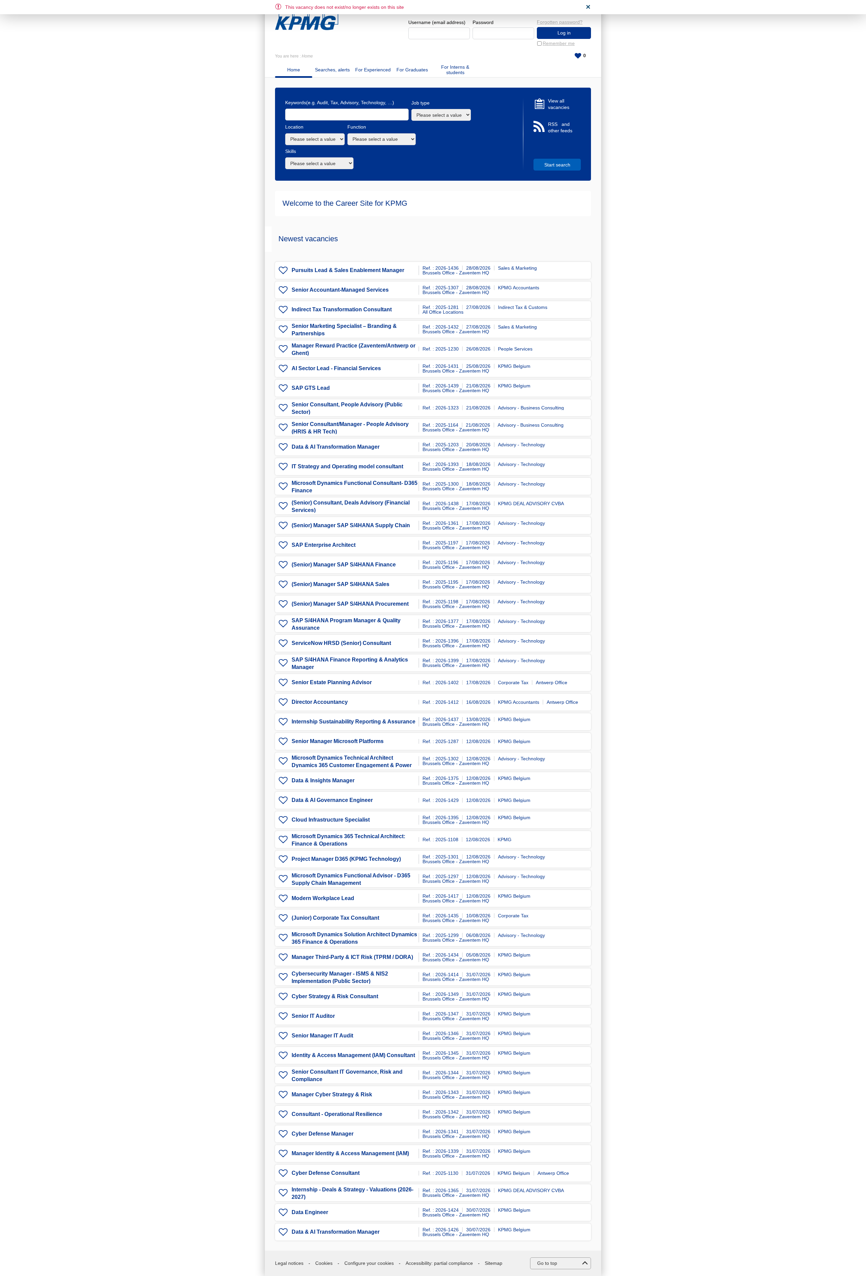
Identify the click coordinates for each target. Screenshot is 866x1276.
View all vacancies (558, 104)
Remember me (559, 43)
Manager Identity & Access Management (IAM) (350, 1153)
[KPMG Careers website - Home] (306, 17)
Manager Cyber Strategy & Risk (332, 1094)
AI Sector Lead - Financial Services (336, 368)
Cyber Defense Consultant (326, 1173)
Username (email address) (436, 22)
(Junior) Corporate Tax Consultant (335, 918)
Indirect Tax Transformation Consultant (342, 309)
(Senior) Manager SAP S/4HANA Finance (344, 564)
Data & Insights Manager (323, 780)
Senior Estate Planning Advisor (332, 682)
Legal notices (289, 1263)
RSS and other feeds (560, 127)
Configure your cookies (369, 1263)
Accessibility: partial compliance (439, 1263)
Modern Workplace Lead (323, 898)
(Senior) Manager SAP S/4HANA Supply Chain (351, 525)
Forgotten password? (560, 22)
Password (483, 22)
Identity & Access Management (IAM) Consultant (353, 1055)
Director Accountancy (320, 702)
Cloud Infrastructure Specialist (331, 820)
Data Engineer (310, 1212)
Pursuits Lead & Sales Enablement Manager (348, 270)
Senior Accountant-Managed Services (340, 290)
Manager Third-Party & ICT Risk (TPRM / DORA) (352, 957)
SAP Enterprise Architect (324, 545)
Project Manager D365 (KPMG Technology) (346, 859)
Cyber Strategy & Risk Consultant (335, 996)
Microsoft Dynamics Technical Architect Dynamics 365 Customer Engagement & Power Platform (352, 765)
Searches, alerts (332, 69)
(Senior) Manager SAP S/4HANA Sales (340, 584)
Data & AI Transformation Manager (336, 447)
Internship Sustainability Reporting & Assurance (353, 721)
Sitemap (493, 1263)
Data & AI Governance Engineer (332, 800)
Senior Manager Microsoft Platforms (338, 741)
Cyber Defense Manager (323, 1134)
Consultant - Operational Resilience (337, 1114)
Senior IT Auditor (313, 1016)
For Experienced (373, 69)
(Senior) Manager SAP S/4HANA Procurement (350, 604)
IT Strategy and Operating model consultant (347, 466)
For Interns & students (455, 69)
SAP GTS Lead (311, 388)
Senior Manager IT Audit (322, 1035)
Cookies (324, 1263)
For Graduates (412, 69)
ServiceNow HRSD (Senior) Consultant (341, 643)
